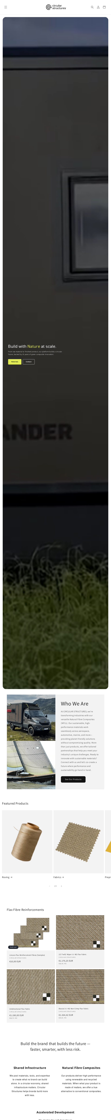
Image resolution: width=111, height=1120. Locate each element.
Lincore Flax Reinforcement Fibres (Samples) (27, 955)
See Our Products (73, 779)
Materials (14, 362)
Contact (28, 362)
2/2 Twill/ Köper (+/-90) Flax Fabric (72, 954)
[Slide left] (50, 886)
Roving (5, 877)
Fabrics (57, 877)
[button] (6, 7)
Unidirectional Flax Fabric (19, 1009)
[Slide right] (61, 886)
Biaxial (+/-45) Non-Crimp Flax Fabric (73, 1009)
